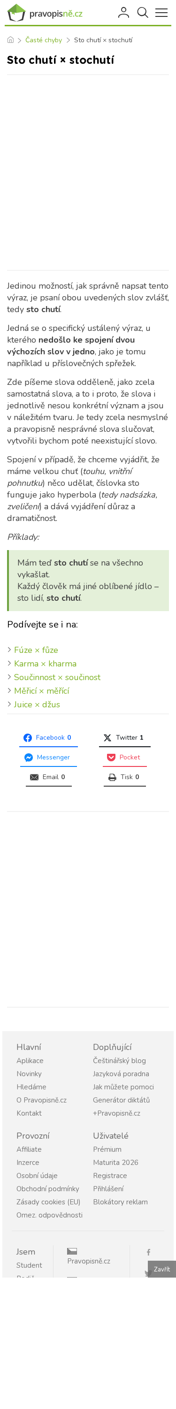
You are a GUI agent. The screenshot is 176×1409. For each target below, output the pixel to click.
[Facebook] (152, 1251)
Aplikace (30, 1060)
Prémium (107, 1149)
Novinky (29, 1074)
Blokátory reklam (120, 1202)
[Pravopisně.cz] (47, 13)
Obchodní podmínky (47, 1189)
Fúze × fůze (36, 650)
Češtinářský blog (119, 1060)
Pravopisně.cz (88, 1261)
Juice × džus (37, 704)
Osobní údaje (37, 1175)
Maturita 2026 (115, 1162)
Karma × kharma (45, 663)
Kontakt (29, 1113)
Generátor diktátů (121, 1100)
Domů (10, 40)
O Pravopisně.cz (41, 1100)
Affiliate (29, 1149)
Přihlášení (124, 12)
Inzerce (27, 1162)
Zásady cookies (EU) (48, 1202)
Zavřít (162, 1269)
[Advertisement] (88, 172)
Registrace (110, 1175)
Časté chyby (43, 40)
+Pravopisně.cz (116, 1113)
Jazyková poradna (121, 1074)
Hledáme (31, 1087)
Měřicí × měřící (41, 691)
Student (29, 1265)
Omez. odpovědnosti (49, 1215)
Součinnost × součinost (57, 677)
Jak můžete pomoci (123, 1087)
